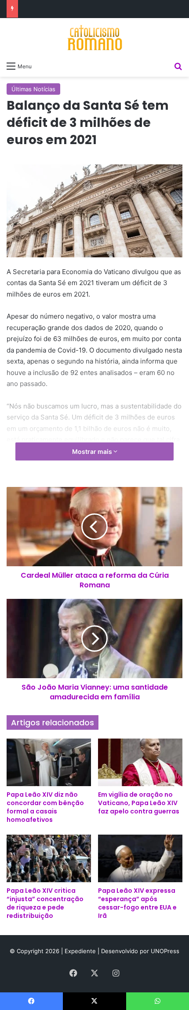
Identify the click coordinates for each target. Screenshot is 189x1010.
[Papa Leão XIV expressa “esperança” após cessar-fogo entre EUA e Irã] (140, 858)
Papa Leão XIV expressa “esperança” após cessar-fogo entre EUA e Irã (137, 903)
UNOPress (165, 950)
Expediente (81, 950)
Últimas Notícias (33, 89)
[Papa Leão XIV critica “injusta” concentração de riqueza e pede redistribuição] (49, 858)
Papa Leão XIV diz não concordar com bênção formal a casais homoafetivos (45, 807)
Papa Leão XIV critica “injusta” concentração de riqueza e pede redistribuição (45, 903)
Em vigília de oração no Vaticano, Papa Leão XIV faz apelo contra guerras (138, 803)
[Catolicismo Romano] (94, 37)
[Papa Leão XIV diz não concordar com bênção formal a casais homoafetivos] (49, 762)
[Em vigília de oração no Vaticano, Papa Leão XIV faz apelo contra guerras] (140, 762)
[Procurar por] (178, 65)
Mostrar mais (92, 451)
